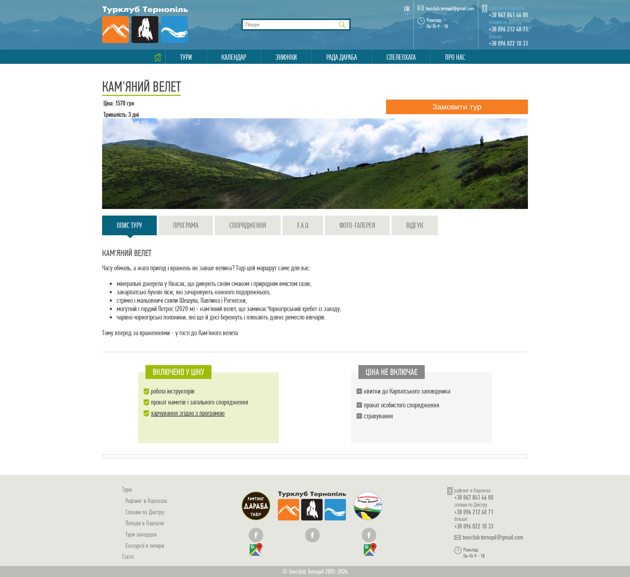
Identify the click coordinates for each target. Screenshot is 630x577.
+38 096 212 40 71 (508, 29)
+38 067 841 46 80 (508, 15)
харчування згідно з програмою (188, 413)
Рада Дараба (341, 57)
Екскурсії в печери (144, 545)
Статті (127, 556)
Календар (233, 57)
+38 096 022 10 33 (508, 43)
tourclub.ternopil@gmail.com (450, 8)
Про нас (455, 57)
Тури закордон (141, 534)
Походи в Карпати (144, 523)
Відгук (414, 225)
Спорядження (247, 225)
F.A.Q (302, 225)
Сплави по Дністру (144, 512)
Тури (186, 57)
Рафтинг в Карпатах (146, 500)
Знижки (286, 57)
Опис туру (129, 225)
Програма (185, 225)
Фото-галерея (357, 225)
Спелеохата (401, 57)
